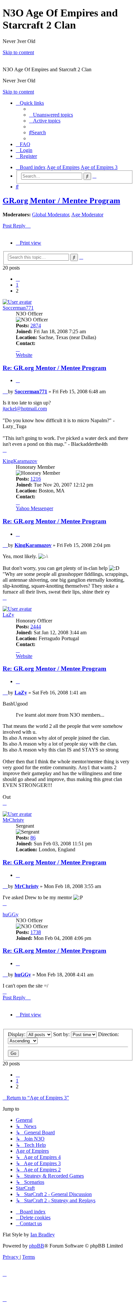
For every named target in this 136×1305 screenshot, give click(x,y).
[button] (18, 279)
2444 (35, 626)
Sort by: (62, 1034)
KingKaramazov (20, 461)
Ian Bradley (42, 1234)
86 (33, 837)
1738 (35, 932)
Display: (17, 1034)
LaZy (8, 615)
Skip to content (18, 52)
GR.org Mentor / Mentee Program (61, 200)
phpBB (36, 1246)
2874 (35, 325)
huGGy (10, 914)
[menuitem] (51, 115)
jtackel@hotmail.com (25, 408)
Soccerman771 (18, 308)
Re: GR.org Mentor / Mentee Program (54, 367)
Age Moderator (87, 214)
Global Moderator (50, 214)
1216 (35, 479)
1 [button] (17, 285)
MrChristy (13, 820)
